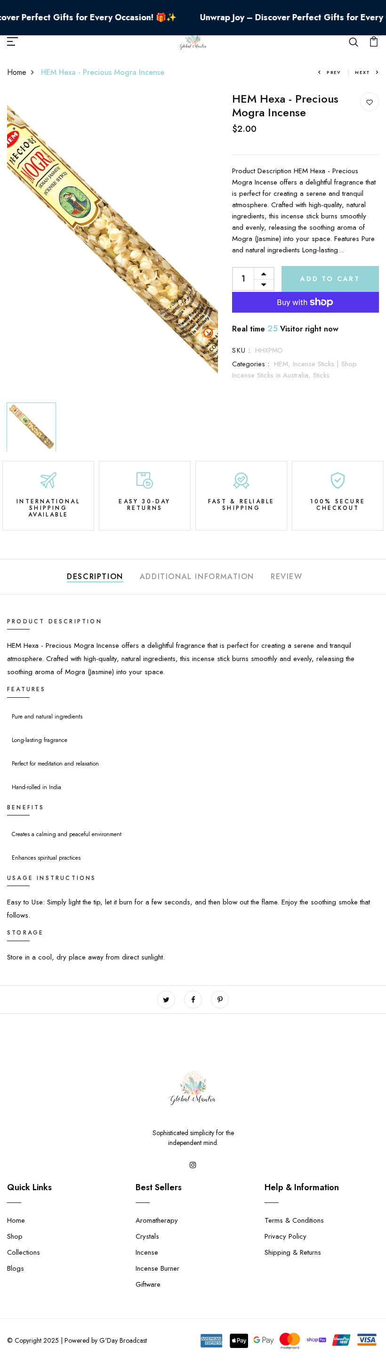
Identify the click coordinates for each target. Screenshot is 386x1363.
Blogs (15, 1268)
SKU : (241, 350)
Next (362, 72)
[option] (112, 245)
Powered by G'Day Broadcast (105, 1340)
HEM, (283, 364)
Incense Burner (157, 1268)
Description (95, 576)
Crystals (147, 1236)
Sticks (321, 375)
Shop (15, 1236)
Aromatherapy (157, 1220)
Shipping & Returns (293, 1252)
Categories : (250, 364)
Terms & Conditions (294, 1220)
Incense (147, 1252)
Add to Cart (330, 278)
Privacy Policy (285, 1236)
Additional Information (197, 576)
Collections (23, 1252)
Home (16, 72)
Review (287, 576)
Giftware (148, 1284)
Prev (334, 72)
